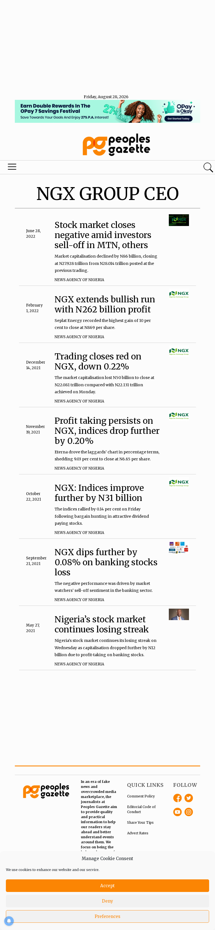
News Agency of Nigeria (79, 279)
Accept (107, 885)
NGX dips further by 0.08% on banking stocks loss (106, 562)
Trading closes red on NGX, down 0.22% (98, 361)
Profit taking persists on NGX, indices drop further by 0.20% (107, 430)
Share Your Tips (140, 822)
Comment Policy (141, 796)
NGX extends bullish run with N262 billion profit (105, 304)
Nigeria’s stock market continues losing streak (102, 624)
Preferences (107, 916)
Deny (107, 901)
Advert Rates (137, 833)
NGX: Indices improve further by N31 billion (99, 492)
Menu (12, 168)
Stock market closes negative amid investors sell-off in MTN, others (103, 235)
